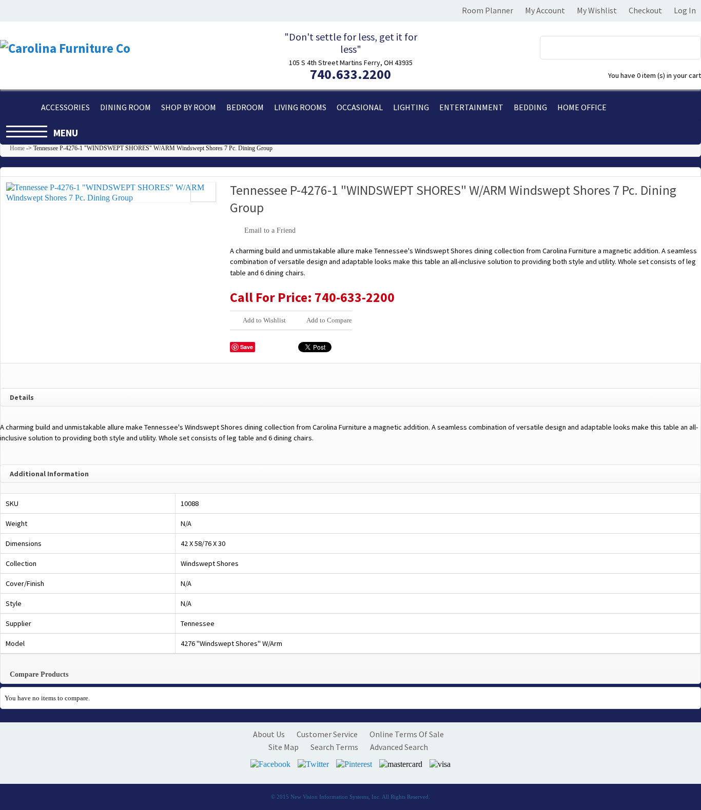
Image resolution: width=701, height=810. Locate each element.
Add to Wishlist (264, 320)
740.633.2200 (350, 74)
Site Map (283, 747)
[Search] (687, 45)
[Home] (18, 107)
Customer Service (327, 734)
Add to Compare (329, 320)
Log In (685, 10)
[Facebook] (270, 764)
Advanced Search (399, 747)
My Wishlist (597, 10)
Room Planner (487, 10)
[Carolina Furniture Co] (65, 48)
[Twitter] (313, 764)
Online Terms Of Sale (406, 734)
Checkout (645, 10)
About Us (269, 734)
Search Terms (334, 747)
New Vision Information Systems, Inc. (335, 797)
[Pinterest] (354, 764)
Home (17, 148)
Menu (65, 133)
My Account (545, 10)
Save (246, 347)
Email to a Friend (270, 230)
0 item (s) (654, 75)
